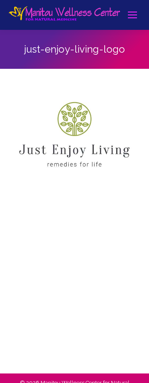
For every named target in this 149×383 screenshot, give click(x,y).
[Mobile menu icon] (132, 15)
